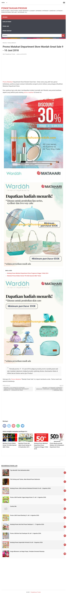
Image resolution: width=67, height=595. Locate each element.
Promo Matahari (8, 82)
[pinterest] (13, 426)
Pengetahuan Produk (14, 8)
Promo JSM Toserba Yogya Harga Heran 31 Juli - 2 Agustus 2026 (28, 497)
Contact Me (13, 506)
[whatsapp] (18, 426)
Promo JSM (6, 26)
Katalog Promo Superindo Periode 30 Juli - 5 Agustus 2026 (26, 542)
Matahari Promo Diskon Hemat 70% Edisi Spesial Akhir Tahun (24, 275)
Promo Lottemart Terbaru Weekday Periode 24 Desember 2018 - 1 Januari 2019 (49, 389)
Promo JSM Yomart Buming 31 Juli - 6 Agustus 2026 (24, 515)
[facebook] (4, 426)
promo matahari (29, 92)
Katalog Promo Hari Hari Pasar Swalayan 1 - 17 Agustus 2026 (27, 524)
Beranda (5, 17)
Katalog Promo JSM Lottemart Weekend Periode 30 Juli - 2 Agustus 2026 (30, 488)
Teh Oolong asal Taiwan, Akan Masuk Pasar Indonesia (25, 479)
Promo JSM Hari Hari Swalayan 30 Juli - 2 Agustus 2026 (25, 533)
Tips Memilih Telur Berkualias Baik (19, 470)
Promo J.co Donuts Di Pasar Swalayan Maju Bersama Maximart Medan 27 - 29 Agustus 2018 (16, 389)
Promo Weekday (7, 30)
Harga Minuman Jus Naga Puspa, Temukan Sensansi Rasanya (27, 551)
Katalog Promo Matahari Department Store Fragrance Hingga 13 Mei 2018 (27, 273)
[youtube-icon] (64, 2)
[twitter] (9, 426)
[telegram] (22, 426)
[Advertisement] (33, 68)
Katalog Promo (7, 21)
